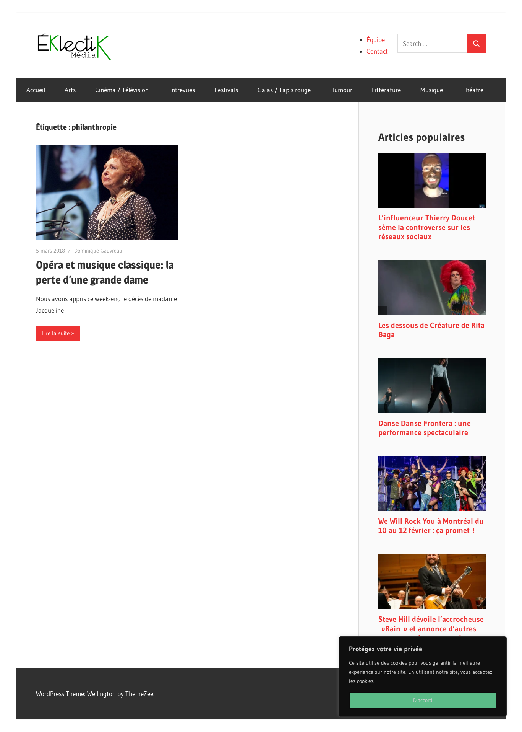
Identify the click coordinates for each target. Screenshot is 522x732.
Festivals (226, 90)
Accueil (35, 90)
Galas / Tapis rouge (284, 90)
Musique (431, 90)
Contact (377, 51)
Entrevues (181, 90)
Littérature (386, 90)
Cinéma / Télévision (122, 90)
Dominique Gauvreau (98, 250)
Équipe (375, 40)
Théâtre (472, 90)
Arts (70, 90)
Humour (341, 90)
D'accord (423, 700)
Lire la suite (56, 333)
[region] (423, 676)
